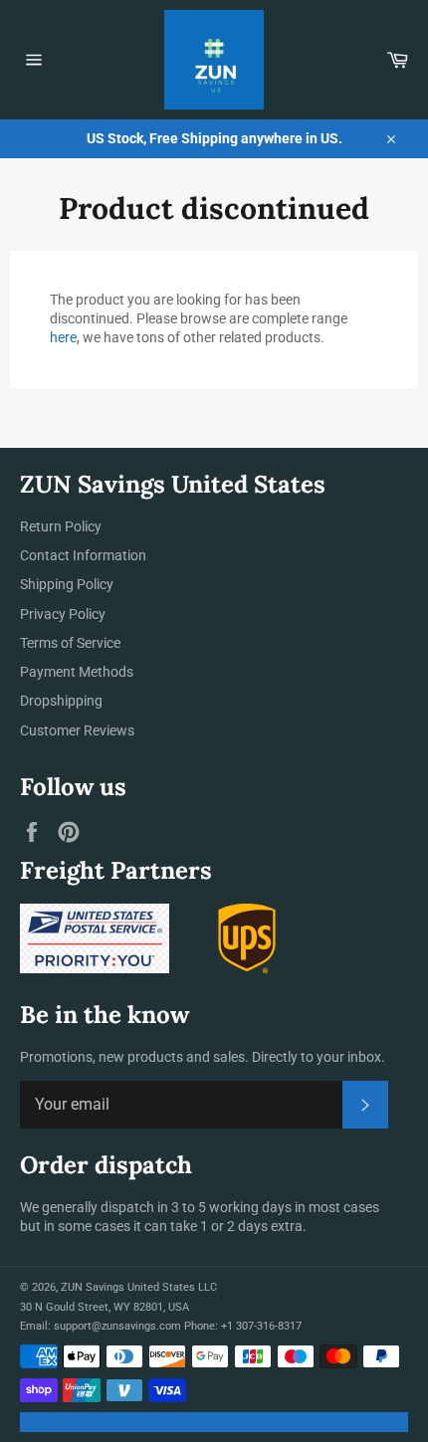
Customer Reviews (77, 730)
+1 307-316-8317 (261, 1326)
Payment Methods (76, 672)
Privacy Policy (63, 614)
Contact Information (83, 555)
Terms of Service (70, 643)
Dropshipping (61, 701)
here (63, 337)
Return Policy (61, 526)
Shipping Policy (66, 584)
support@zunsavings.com (117, 1326)
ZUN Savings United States (128, 1287)
